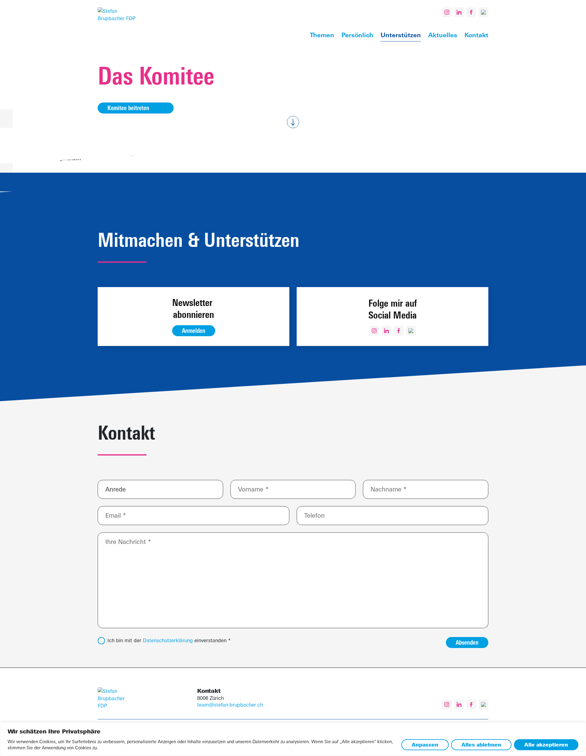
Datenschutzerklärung (168, 640)
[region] (293, 739)
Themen (322, 35)
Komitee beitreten (128, 108)
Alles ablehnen (481, 745)
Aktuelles (442, 35)
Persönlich (357, 35)
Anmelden (193, 330)
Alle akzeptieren (546, 745)
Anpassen (425, 745)
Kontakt (476, 35)
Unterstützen (401, 35)
